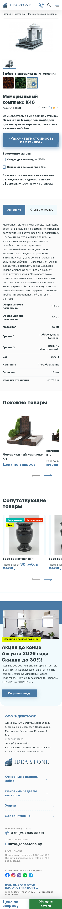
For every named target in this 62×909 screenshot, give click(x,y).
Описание (14, 209)
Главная (7, 14)
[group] (24, 438)
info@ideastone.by (25, 844)
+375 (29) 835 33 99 (26, 833)
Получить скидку (19, 693)
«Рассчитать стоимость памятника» (31, 140)
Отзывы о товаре (41, 209)
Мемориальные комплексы (42, 14)
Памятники (19, 14)
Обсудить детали (46, 903)
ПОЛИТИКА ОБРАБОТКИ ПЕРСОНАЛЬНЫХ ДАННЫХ (21, 886)
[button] (35, 476)
